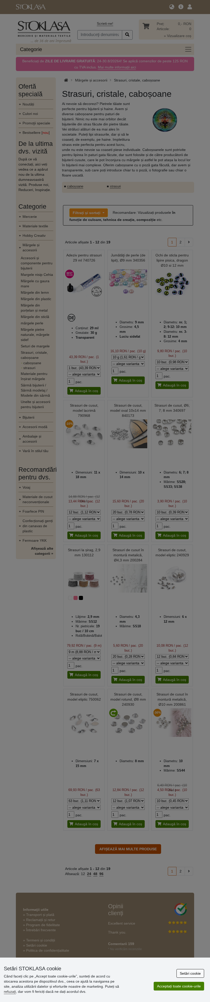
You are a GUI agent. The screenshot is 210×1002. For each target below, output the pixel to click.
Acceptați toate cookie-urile (179, 986)
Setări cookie (190, 973)
